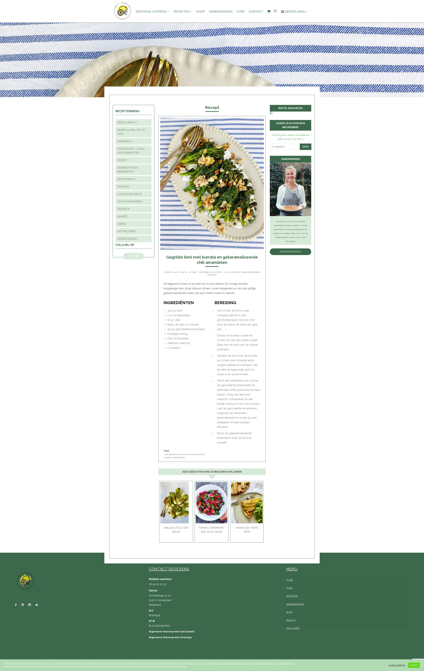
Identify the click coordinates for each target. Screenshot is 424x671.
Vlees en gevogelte (129, 194)
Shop (200, 11)
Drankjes (123, 186)
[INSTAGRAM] (29, 605)
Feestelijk (123, 209)
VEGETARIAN (178, 458)
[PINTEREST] (23, 605)
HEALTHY (181, 454)
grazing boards (127, 238)
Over (241, 11)
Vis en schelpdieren (129, 201)
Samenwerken (221, 11)
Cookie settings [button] (396, 665)
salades (122, 216)
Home (289, 580)
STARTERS (199, 454)
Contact (256, 11)
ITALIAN (190, 454)
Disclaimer (292, 628)
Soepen (121, 224)
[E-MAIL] (36, 605)
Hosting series (126, 231)
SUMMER (167, 458)
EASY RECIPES (169, 454)
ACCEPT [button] (414, 665)
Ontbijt (122, 160)
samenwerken (290, 251)
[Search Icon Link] (275, 11)
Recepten (181, 11)
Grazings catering (151, 11)
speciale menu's (127, 122)
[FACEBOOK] (16, 605)
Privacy (291, 620)
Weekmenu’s (124, 141)
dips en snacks (126, 179)
